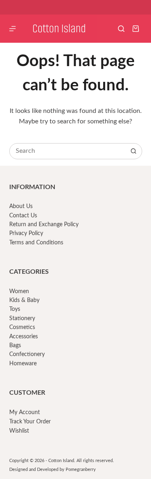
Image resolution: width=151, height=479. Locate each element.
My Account (24, 412)
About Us (21, 206)
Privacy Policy (26, 233)
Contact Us (23, 216)
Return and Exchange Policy (44, 224)
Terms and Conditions (36, 243)
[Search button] (134, 151)
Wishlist (19, 431)
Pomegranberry (81, 469)
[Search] (121, 28)
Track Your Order (30, 422)
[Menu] (12, 28)
